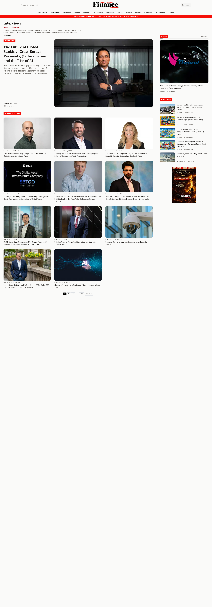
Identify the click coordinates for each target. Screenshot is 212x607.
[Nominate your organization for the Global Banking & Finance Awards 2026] (184, 185)
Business (67, 12)
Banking (86, 12)
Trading (119, 12)
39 (82, 294)
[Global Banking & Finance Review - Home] (106, 5)
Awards (138, 12)
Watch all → (204, 36)
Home (6, 27)
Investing (110, 12)
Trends (171, 12)
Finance (77, 12)
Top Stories (43, 12)
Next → (89, 294)
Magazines (148, 12)
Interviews (56, 12)
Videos (129, 12)
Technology (98, 12)
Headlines (160, 12)
